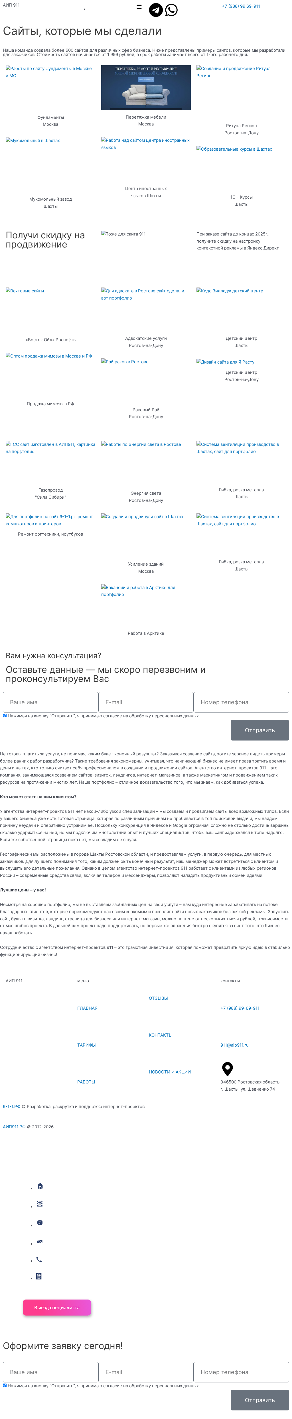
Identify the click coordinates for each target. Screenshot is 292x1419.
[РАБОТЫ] (84, 1069)
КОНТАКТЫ (161, 1035)
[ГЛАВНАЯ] (84, 996)
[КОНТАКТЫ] (156, 1022)
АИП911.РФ (14, 1126)
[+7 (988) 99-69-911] (227, 996)
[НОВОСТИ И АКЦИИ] (156, 1059)
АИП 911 (11, 5)
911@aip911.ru (234, 1045)
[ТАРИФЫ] (84, 1032)
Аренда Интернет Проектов (35, 997)
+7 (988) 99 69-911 (241, 6)
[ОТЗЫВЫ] (156, 986)
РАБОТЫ (86, 1082)
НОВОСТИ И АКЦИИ (170, 1072)
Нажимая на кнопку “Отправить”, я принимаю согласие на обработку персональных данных (103, 716)
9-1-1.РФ (12, 1106)
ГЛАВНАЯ (87, 1008)
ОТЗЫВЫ (158, 998)
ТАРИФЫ (86, 1045)
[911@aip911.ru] (227, 1032)
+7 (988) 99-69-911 (239, 1008)
